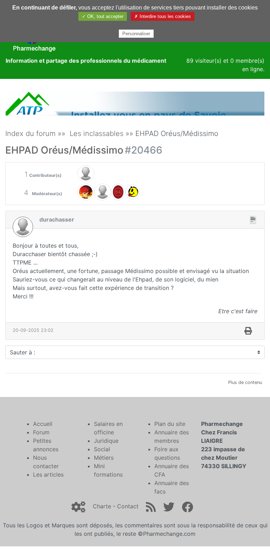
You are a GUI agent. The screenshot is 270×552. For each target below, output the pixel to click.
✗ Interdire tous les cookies (162, 16)
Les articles (48, 474)
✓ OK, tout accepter (102, 16)
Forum (41, 432)
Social (102, 449)
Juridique (106, 440)
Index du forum (30, 133)
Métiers (104, 457)
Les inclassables (96, 133)
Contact (128, 506)
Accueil (42, 423)
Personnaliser (136, 33)
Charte (102, 506)
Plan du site (169, 423)
